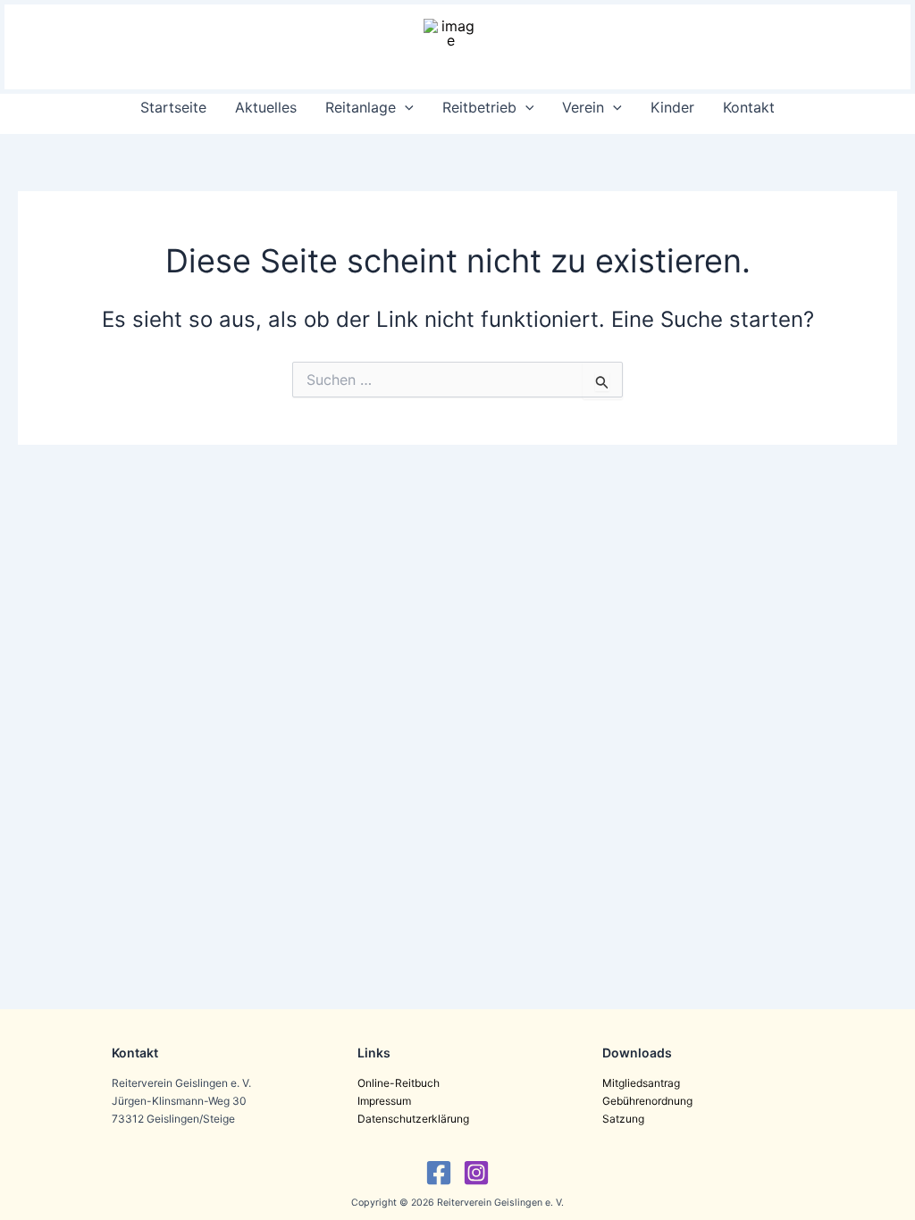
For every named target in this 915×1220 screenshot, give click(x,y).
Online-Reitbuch (398, 1083)
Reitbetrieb (479, 107)
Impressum (384, 1100)
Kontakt (749, 107)
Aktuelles (266, 107)
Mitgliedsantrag (641, 1083)
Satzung (623, 1118)
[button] (405, 107)
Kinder (672, 107)
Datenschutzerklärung (413, 1118)
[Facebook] (438, 1172)
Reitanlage (360, 107)
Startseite (173, 107)
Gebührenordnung (647, 1100)
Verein (583, 107)
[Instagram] (476, 1172)
